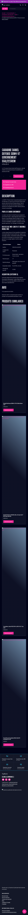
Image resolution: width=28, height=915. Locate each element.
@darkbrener (5, 784)
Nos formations (5, 897)
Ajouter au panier (18, 176)
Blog (3, 900)
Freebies (4, 904)
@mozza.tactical (13, 782)
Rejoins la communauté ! (8, 776)
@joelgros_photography (8, 785)
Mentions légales (6, 910)
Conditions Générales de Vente (9, 912)
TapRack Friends (6, 902)
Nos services (5, 895)
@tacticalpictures (13, 784)
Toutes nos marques (6, 899)
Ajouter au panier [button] (8, 410)
